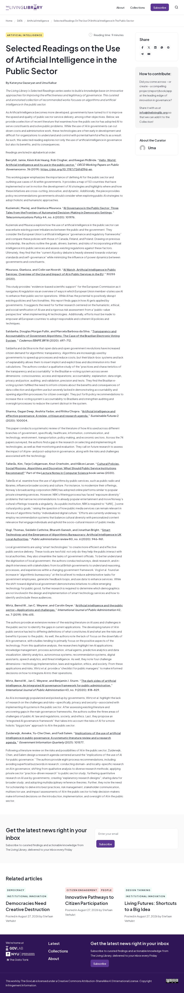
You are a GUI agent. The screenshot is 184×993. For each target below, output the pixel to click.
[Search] (176, 7)
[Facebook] (142, 47)
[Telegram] (142, 54)
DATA (19, 20)
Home (9, 20)
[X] (148, 47)
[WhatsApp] (161, 47)
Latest (54, 943)
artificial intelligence (38, 20)
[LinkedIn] (155, 47)
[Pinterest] (168, 47)
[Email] (148, 54)
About (120, 7)
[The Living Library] (24, 7)
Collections (137, 7)
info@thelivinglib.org (153, 112)
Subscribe (159, 7)
